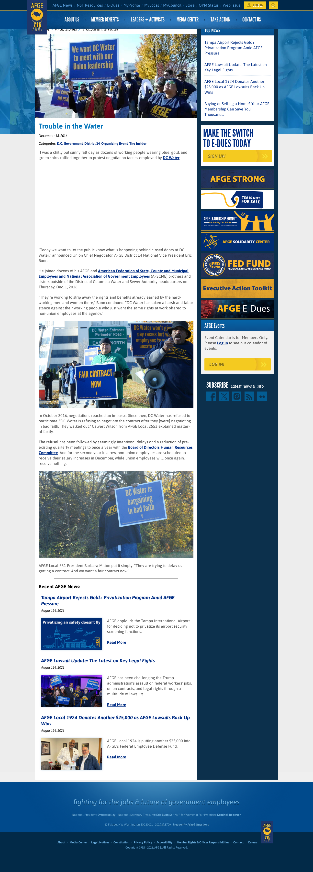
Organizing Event (114, 143)
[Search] (273, 5)
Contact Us (251, 19)
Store (190, 5)
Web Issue (232, 5)
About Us (72, 19)
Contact (238, 842)
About (61, 842)
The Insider (137, 143)
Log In (222, 343)
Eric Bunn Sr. (164, 815)
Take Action (220, 19)
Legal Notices (100, 842)
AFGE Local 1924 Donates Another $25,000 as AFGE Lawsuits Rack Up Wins (234, 86)
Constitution (121, 842)
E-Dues (113, 5)
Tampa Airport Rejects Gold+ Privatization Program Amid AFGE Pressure (233, 47)
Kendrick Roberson (229, 815)
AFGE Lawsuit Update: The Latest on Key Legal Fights (98, 660)
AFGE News (63, 5)
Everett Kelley (106, 815)
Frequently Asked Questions (191, 824)
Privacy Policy (143, 842)
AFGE (267, 832)
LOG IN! (216, 364)
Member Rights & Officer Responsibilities (203, 842)
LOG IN (258, 5)
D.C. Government (70, 143)
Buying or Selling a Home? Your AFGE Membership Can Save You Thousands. (236, 109)
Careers (252, 842)
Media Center (188, 19)
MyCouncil (172, 5)
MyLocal (151, 5)
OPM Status (209, 5)
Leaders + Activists (148, 19)
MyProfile (131, 5)
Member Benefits (105, 19)
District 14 (92, 143)
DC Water (171, 157)
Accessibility (164, 842)
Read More (116, 642)
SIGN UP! (216, 156)
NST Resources (90, 5)
